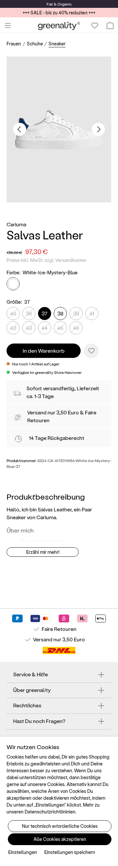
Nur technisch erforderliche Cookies (60, 826)
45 (60, 328)
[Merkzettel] (95, 25)
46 (76, 328)
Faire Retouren (59, 629)
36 (29, 313)
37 (45, 313)
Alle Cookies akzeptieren (59, 839)
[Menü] (8, 25)
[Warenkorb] (110, 25)
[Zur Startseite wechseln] (59, 26)
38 (60, 313)
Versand (37, 412)
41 (91, 313)
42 (13, 328)
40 (13, 313)
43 (29, 328)
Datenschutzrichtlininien (50, 811)
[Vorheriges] (19, 129)
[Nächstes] (98, 129)
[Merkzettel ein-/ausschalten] (91, 351)
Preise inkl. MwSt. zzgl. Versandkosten (47, 260)
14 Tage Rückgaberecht (56, 438)
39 (76, 313)
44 (45, 328)
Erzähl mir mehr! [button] (42, 552)
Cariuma (16, 224)
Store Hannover (68, 372)
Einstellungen (22, 852)
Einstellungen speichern (69, 852)
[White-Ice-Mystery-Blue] (13, 283)
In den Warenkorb (44, 350)
